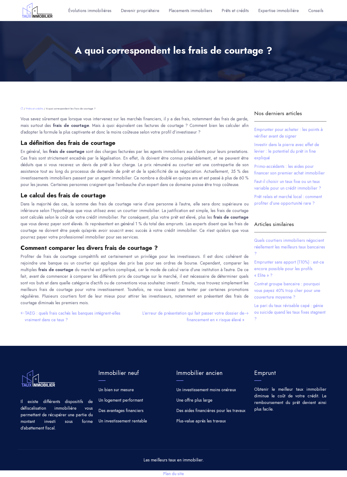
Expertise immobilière (278, 11)
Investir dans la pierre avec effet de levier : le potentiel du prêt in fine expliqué (286, 151)
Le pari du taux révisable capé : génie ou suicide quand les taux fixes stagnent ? (290, 312)
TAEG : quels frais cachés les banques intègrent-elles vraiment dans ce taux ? (72, 316)
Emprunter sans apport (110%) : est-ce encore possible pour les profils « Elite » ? (289, 268)
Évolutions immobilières (89, 11)
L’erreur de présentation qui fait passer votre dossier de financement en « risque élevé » (193, 316)
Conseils (315, 11)
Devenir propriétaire (140, 11)
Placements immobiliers (190, 11)
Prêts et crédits (235, 11)
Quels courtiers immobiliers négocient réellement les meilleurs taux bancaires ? (289, 247)
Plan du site (173, 474)
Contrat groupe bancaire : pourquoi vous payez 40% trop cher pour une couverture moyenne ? (287, 290)
